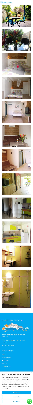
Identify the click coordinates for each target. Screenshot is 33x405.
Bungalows (5, 360)
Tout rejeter (16, 401)
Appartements (6, 357)
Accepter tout (16, 392)
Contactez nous (6, 366)
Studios (4, 363)
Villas (3, 354)
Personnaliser (16, 397)
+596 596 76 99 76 (9, 346)
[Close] (31, 372)
